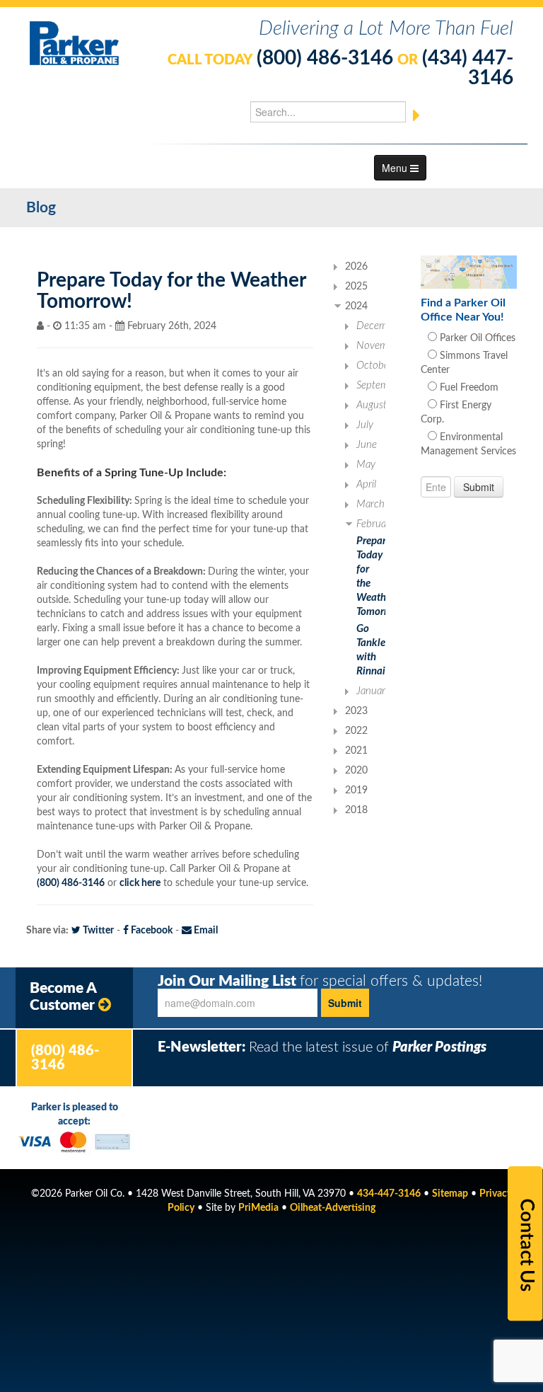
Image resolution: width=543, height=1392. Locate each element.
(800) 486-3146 (325, 58)
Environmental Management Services (468, 444)
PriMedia (258, 1208)
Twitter (97, 931)
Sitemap (450, 1194)
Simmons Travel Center (464, 363)
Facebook (151, 931)
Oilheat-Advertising (332, 1208)
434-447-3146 (389, 1194)
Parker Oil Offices (476, 338)
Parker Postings (439, 1047)
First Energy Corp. (456, 413)
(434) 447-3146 (467, 68)
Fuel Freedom (467, 388)
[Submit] (416, 115)
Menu (396, 168)
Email (205, 931)
